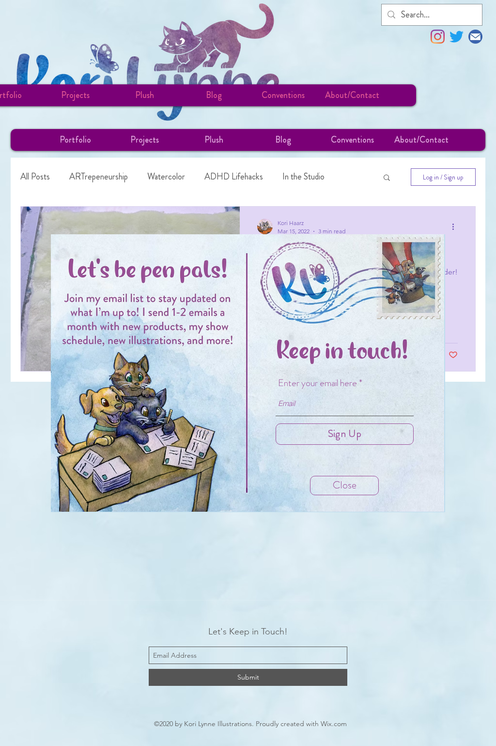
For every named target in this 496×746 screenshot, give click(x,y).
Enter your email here (317, 383)
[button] (344, 485)
